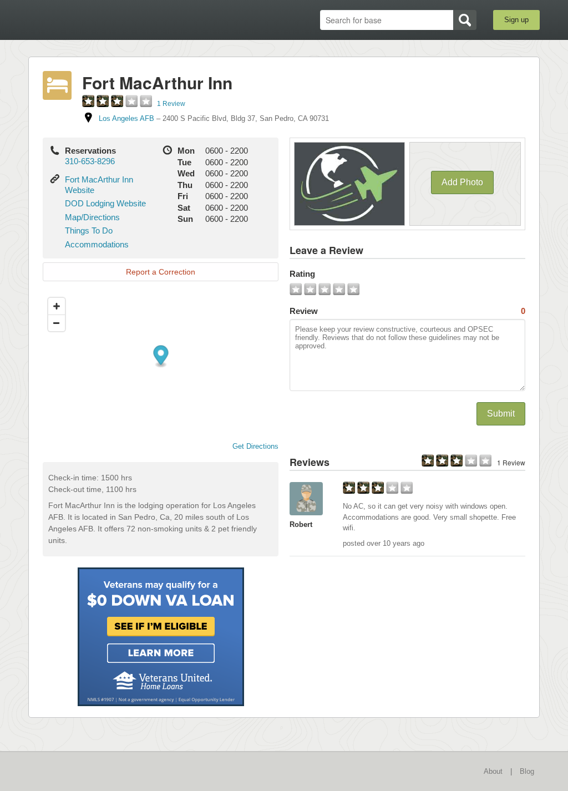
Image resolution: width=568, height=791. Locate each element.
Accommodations (97, 244)
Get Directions (255, 446)
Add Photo (462, 182)
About (493, 771)
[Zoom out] (56, 323)
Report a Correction (160, 271)
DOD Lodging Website (105, 203)
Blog (527, 771)
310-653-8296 (90, 161)
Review (407, 311)
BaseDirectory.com (109, 19)
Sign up (516, 20)
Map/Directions (92, 217)
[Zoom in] (56, 306)
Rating (302, 273)
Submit (501, 413)
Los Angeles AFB (126, 118)
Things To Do (89, 230)
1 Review (171, 104)
